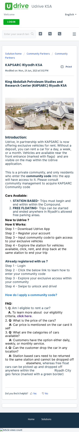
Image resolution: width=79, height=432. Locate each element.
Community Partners (38, 53)
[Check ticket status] (50, 34)
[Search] (32, 34)
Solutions (46, 419)
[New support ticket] (40, 34)
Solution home (13, 53)
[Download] (32, 218)
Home (31, 419)
